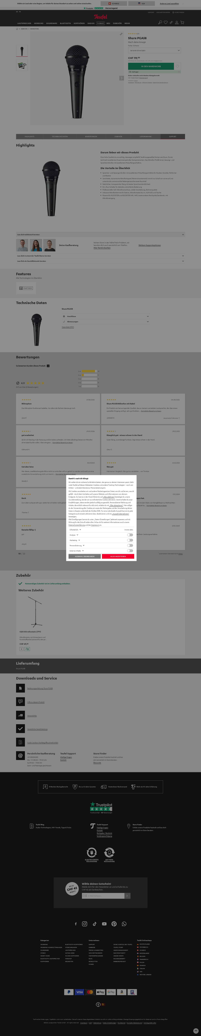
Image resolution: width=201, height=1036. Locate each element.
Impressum (95, 525)
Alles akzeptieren (118, 556)
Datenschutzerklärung (77, 525)
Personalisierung (76, 545)
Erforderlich (74, 530)
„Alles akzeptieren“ (116, 505)
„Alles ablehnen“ (109, 497)
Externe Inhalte (75, 551)
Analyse (72, 535)
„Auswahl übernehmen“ (120, 514)
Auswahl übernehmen (84, 556)
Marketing (73, 540)
